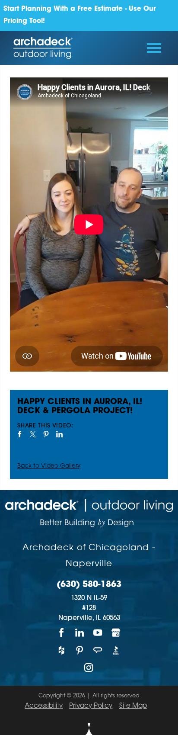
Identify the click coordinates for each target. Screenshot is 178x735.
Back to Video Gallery (48, 466)
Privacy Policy (90, 706)
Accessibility (44, 706)
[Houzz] (62, 650)
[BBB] (116, 650)
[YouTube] (98, 633)
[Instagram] (89, 668)
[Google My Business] (116, 633)
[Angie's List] (98, 650)
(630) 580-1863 (89, 585)
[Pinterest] (80, 650)
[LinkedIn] (80, 633)
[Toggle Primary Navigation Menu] (154, 48)
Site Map (133, 706)
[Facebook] (62, 633)
